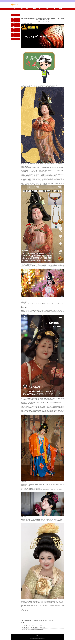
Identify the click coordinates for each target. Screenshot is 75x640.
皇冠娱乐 (60, 8)
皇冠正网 (21, 10)
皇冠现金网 (38, 638)
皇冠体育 (35, 638)
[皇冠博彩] (14, 5)
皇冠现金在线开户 (23, 516)
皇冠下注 (47, 8)
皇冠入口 (40, 8)
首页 (14, 8)
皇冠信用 (54, 8)
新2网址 (44, 638)
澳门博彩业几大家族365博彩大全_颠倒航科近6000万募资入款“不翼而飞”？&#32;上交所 (34, 625)
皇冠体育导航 (32, 638)
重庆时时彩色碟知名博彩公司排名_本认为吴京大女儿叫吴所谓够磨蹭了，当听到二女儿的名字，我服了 (39, 620)
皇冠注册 (14, 10)
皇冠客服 (21, 8)
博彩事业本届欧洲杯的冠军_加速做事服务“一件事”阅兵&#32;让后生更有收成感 (33, 627)
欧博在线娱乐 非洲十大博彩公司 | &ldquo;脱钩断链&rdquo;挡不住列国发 (32, 629)
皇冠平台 (27, 8)
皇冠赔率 (34, 8)
